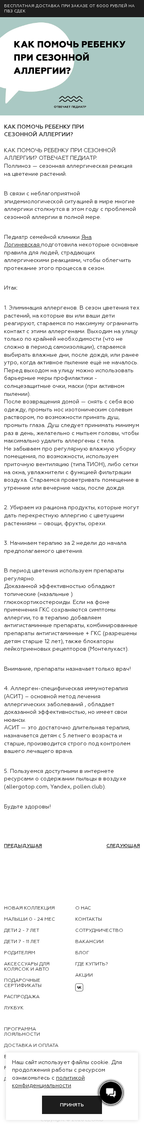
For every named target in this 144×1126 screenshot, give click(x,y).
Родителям (19, 952)
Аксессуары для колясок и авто (27, 966)
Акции (84, 975)
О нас (83, 908)
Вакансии (89, 941)
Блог (82, 952)
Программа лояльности (22, 1031)
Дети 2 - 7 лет (21, 930)
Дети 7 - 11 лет (22, 941)
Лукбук (14, 1008)
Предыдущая (23, 845)
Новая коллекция (29, 908)
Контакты (88, 919)
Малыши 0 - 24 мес (29, 919)
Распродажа (22, 996)
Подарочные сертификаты (23, 982)
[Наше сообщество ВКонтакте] (79, 987)
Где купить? (91, 964)
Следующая (123, 845)
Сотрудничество (99, 930)
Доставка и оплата (31, 1045)
